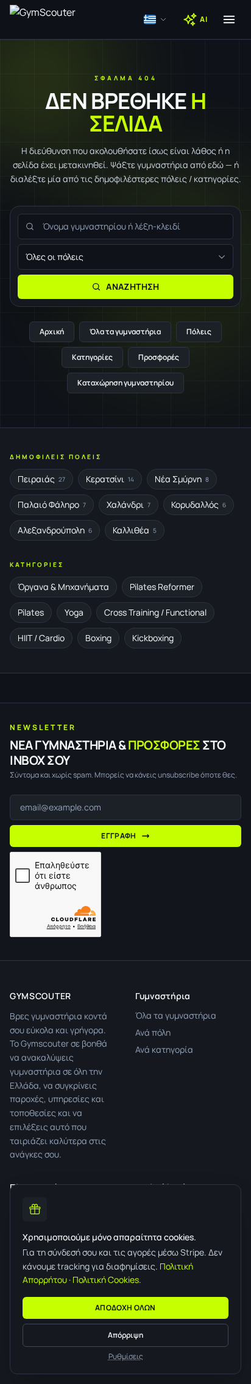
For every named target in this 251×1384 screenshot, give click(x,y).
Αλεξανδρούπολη (55, 530)
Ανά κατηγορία (164, 1049)
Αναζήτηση (132, 286)
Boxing (98, 638)
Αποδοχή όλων (125, 1307)
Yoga (74, 612)
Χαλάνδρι (128, 504)
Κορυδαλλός (198, 504)
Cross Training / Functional (155, 612)
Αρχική (52, 331)
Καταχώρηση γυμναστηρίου (125, 383)
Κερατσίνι (110, 479)
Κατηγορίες (92, 357)
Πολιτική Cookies (105, 1279)
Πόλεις (198, 331)
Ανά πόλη (153, 1032)
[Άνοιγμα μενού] (229, 19)
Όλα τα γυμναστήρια (125, 331)
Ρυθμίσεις (125, 1356)
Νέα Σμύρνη (182, 479)
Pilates (31, 612)
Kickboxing (153, 638)
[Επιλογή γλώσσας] (155, 19)
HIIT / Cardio (41, 638)
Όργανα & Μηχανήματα (63, 586)
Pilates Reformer (162, 586)
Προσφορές (158, 357)
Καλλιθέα (135, 530)
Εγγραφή (118, 836)
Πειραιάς (41, 479)
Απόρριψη (125, 1335)
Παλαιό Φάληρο (52, 504)
